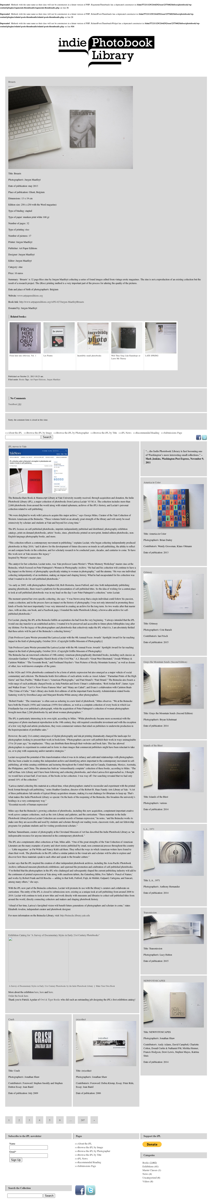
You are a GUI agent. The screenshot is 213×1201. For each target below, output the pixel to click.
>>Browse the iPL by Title (103, 432)
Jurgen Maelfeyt (53, 379)
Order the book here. (18, 995)
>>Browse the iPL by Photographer (71, 432)
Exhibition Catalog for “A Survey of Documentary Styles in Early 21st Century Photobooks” (54, 935)
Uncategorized (149, 1177)
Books (22, 379)
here (36, 992)
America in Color (152, 482)
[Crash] (38, 1065)
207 (83, 1120)
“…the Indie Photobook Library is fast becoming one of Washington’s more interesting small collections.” (174, 453)
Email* (12, 1151)
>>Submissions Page (171, 432)
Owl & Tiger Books (50, 999)
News (145, 1173)
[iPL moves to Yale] (38, 492)
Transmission (150, 912)
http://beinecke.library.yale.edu (75, 915)
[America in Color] (174, 528)
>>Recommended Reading (146, 432)
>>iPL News (125, 432)
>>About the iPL (13, 432)
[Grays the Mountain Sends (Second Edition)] (174, 707)
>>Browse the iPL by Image (38, 432)
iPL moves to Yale (17, 446)
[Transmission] (174, 943)
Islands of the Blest (153, 745)
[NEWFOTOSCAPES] (174, 1026)
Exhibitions (148, 1166)
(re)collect (81, 1019)
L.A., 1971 (149, 829)
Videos (146, 1181)
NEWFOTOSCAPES (154, 980)
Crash (11, 1019)
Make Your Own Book (105, 985)
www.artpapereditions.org (30, 295)
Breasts (12, 81)
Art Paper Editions (38, 379)
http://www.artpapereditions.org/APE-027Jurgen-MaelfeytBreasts (51, 301)
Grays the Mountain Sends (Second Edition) (165, 661)
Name (12, 1143)
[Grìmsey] (174, 618)
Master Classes (149, 1170)
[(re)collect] (106, 1065)
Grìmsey (148, 572)
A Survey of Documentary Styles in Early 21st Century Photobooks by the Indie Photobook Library (51, 985)
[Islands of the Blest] (174, 791)
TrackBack (14, 404)
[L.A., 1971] (174, 875)
